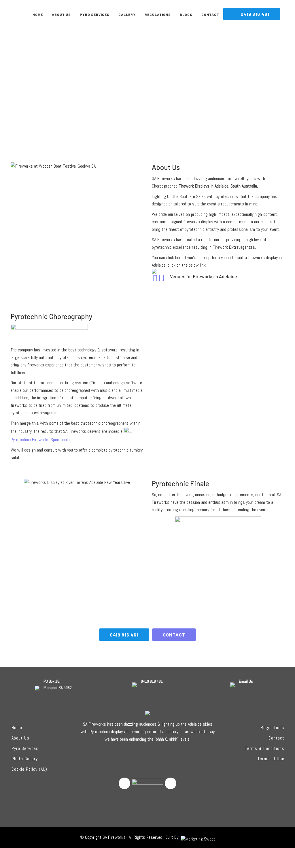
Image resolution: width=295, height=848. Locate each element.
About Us (20, 738)
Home (17, 728)
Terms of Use (271, 759)
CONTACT (174, 634)
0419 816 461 (124, 634)
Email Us (246, 681)
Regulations (272, 728)
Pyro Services (25, 748)
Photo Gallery (25, 759)
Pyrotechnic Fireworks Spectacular (41, 440)
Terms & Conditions (264, 748)
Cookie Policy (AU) (29, 769)
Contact (276, 738)
